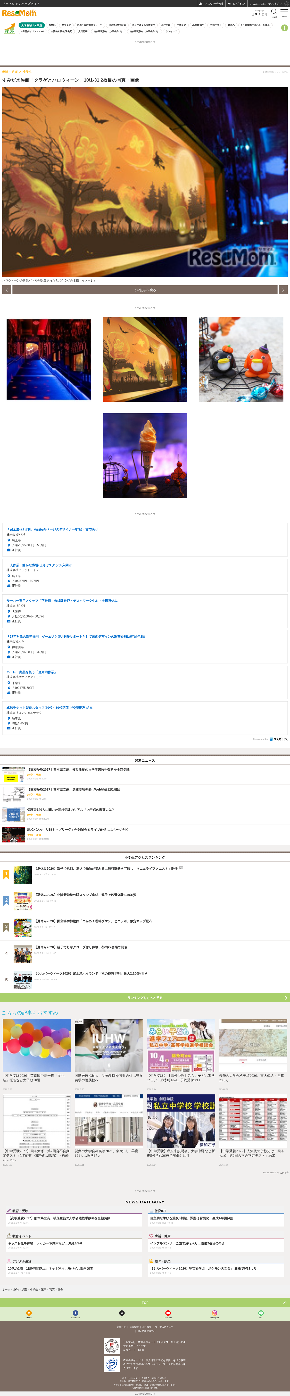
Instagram (214, 1317)
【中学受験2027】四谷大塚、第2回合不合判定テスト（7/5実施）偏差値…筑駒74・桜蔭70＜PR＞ (36, 1155)
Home (29, 1317)
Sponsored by (260, 739)
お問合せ (121, 1327)
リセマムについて (164, 1327)
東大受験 (66, 25)
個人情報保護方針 (147, 1331)
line (260, 1317)
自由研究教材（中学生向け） (144, 31)
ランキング (171, 31)
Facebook (75, 1317)
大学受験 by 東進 (31, 25)
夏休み (231, 25)
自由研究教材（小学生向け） (108, 31)
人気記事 (82, 31)
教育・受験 (20, 1210)
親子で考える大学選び (143, 25)
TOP (145, 1302)
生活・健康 (163, 1235)
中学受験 (181, 25)
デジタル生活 (21, 1261)
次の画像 (283, 289)
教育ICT (160, 1210)
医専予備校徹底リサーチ (89, 25)
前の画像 (6, 289)
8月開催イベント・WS (32, 31)
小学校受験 (198, 25)
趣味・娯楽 (163, 1261)
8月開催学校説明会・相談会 (255, 25)
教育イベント (21, 1235)
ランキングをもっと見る (145, 997)
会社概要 (146, 1327)
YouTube (168, 1317)
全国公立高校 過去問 (61, 31)
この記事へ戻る (145, 289)
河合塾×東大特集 (117, 25)
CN (264, 14)
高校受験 (165, 25)
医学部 (52, 25)
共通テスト (216, 25)
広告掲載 (134, 1327)
